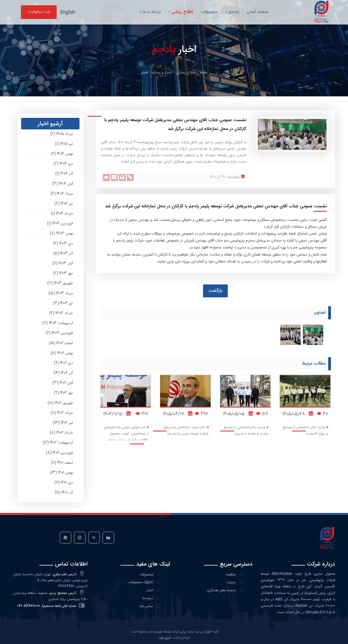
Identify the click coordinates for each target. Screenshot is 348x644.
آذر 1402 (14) (63, 373)
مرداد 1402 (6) (62, 413)
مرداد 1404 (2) (62, 194)
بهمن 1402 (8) (62, 353)
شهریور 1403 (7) (60, 283)
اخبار (150, 590)
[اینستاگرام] (79, 539)
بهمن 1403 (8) (61, 233)
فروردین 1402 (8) (59, 453)
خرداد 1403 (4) (61, 313)
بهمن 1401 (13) (61, 472)
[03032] (313, 335)
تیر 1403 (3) (63, 303)
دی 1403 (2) (63, 243)
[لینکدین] (108, 539)
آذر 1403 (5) (63, 253)
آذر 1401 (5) (64, 492)
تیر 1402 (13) (63, 423)
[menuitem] (257, 12)
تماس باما (146, 606)
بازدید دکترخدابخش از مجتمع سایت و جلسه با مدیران (246, 430)
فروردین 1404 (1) (60, 223)
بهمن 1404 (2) (62, 154)
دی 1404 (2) (63, 164)
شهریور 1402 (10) (60, 403)
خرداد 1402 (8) (61, 433)
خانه (203, 72)
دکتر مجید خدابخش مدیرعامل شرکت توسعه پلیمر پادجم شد (185, 430)
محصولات (146, 575)
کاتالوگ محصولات (140, 582)
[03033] (291, 335)
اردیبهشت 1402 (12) (58, 442)
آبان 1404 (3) (62, 184)
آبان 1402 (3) (63, 383)
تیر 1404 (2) (63, 203)
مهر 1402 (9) (63, 393)
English (67, 12)
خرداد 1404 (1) (62, 213)
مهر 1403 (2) (63, 273)
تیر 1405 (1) (64, 144)
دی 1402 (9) (63, 363)
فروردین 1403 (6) (59, 333)
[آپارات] (65, 539)
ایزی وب (164, 638)
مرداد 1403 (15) (60, 293)
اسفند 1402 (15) (61, 343)
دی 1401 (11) (63, 482)
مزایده (231, 582)
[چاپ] (122, 177)
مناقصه (230, 575)
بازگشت (215, 291)
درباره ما (148, 598)
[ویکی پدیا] (93, 539)
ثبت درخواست (39, 12)
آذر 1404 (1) (64, 173)
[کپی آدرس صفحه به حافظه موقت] (130, 177)
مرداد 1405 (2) (61, 134)
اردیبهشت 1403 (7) (57, 323)
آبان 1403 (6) (62, 263)
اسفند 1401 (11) (62, 463)
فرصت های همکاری (222, 590)
